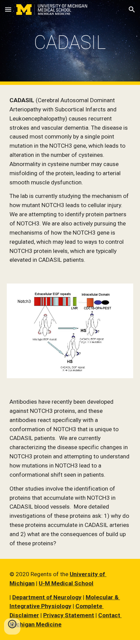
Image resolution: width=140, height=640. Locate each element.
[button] (8, 9)
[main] (70, 42)
